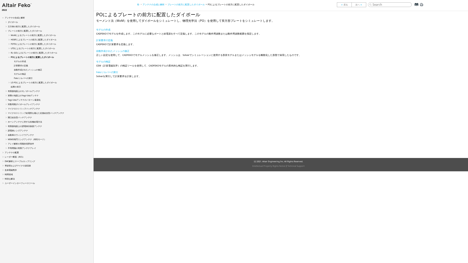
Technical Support (296, 166)
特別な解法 (10, 178)
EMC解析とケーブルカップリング (20, 161)
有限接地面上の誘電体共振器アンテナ (25, 126)
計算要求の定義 (21, 65)
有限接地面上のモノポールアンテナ (24, 91)
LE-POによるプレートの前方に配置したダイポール (34, 82)
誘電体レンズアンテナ (18, 130)
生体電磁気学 (11, 170)
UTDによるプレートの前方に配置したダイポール (33, 48)
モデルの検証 (20, 74)
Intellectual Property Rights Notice (268, 166)
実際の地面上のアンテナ (23, 95)
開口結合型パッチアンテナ (20, 117)
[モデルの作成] (360, 4)
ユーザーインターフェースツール (20, 183)
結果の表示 (16, 86)
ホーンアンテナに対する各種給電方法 (25, 121)
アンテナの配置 (12, 152)
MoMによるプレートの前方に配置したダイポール (33, 35)
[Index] (415, 7)
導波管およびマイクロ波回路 (18, 165)
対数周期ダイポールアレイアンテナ (24, 104)
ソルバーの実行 (23, 78)
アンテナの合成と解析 (15, 17)
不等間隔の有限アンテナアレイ (22, 148)
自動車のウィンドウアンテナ (21, 135)
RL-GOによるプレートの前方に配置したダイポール (34, 52)
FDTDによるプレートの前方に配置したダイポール (33, 44)
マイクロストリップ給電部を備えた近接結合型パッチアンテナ (36, 113)
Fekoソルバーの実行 (107, 72)
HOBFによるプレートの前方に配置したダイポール (33, 39)
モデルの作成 (20, 61)
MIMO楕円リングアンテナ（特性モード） (27, 139)
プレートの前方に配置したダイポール (25, 30)
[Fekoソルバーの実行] (344, 4)
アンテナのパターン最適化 (24, 99)
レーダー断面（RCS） (14, 156)
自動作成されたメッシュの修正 (28, 69)
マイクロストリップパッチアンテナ (24, 108)
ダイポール (13, 22)
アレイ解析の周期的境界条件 (21, 143)
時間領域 (9, 174)
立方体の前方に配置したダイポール (24, 26)
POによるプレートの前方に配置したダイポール (32, 57)
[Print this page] (422, 6)
